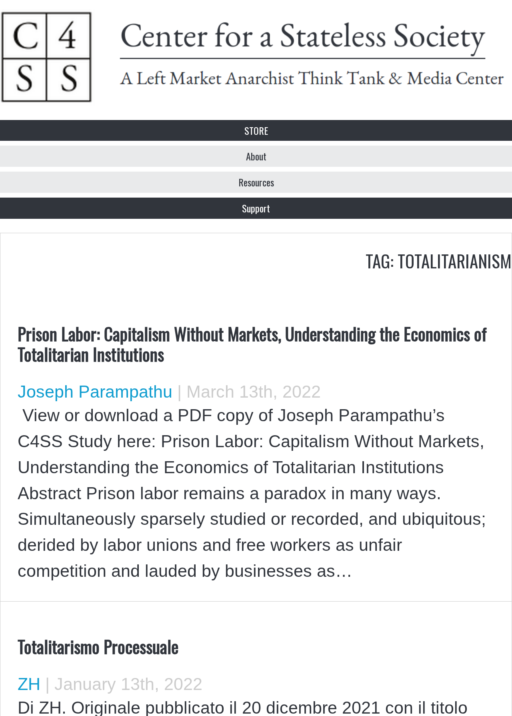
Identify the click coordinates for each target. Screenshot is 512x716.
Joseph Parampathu (95, 391)
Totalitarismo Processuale (98, 646)
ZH (29, 684)
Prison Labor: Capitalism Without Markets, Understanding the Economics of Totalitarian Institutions (252, 343)
